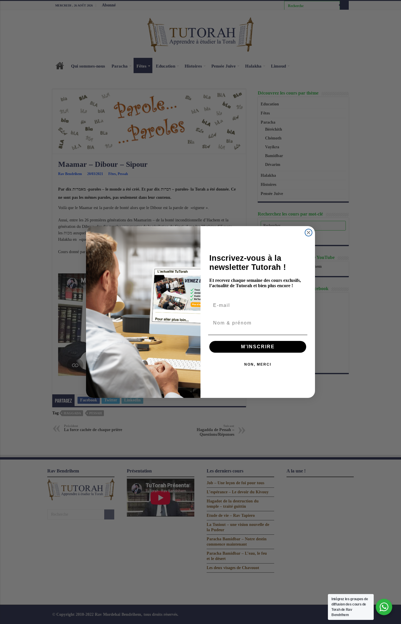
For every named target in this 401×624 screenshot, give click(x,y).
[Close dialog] (308, 232)
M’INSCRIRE (258, 346)
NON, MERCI (257, 364)
